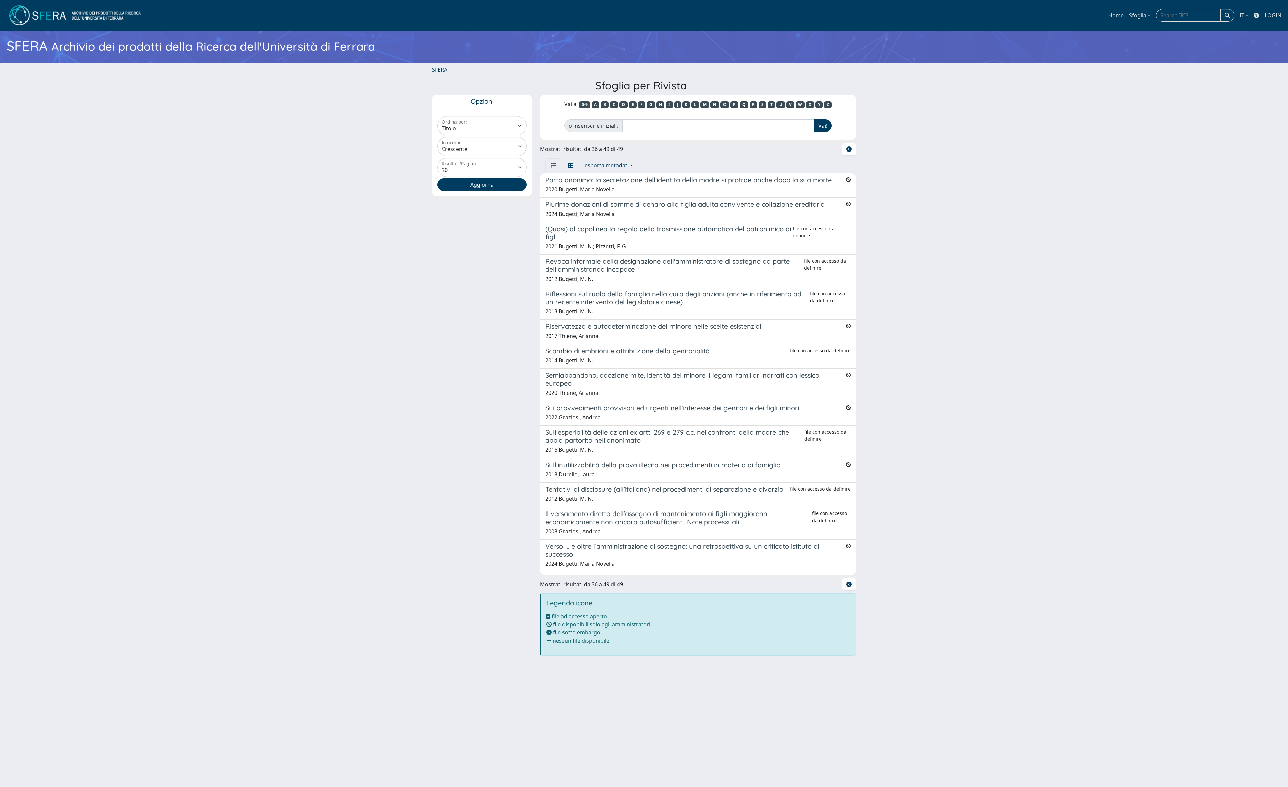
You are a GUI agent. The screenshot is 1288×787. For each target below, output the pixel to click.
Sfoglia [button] (1137, 15)
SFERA (439, 69)
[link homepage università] (75, 15)
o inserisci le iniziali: (593, 125)
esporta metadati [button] (607, 165)
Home (1116, 15)
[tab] (553, 165)
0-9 (585, 104)
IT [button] (1242, 15)
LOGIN (1273, 15)
